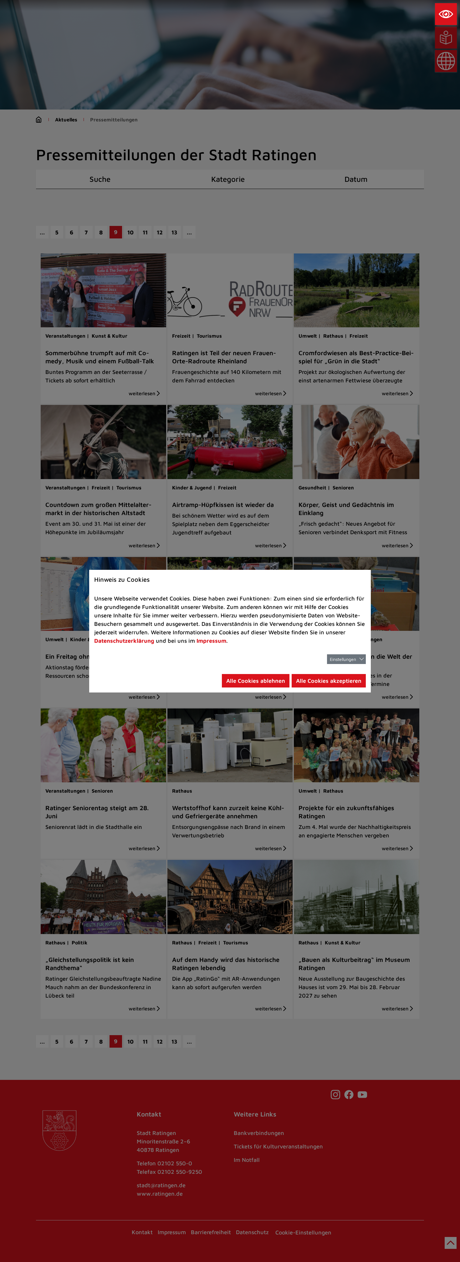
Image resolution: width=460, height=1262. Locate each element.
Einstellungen (343, 659)
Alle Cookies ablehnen (255, 680)
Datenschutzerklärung (124, 640)
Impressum (211, 640)
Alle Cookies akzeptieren (328, 680)
